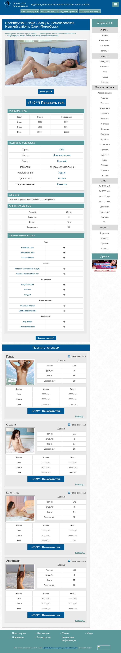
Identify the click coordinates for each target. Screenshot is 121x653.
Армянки (104, 103)
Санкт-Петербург (29, 11)
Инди (90, 633)
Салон (65, 633)
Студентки (104, 233)
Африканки (105, 108)
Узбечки (104, 165)
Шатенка (104, 82)
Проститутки (19, 633)
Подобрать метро (49, 11)
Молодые (104, 238)
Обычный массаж (27, 306)
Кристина (12, 492)
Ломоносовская (62, 155)
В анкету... (80, 416)
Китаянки (105, 129)
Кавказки (62, 184)
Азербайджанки (105, 93)
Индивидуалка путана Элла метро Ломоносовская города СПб (33, 36)
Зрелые (104, 243)
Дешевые (104, 207)
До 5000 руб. (104, 196)
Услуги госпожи (27, 285)
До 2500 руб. (104, 191)
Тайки (104, 160)
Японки (105, 175)
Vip (104, 222)
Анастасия (13, 560)
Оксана (11, 424)
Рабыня (27, 290)
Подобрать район (68, 11)
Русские (104, 150)
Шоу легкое (27, 322)
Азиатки (104, 98)
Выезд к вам (44, 637)
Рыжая (105, 77)
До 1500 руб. (104, 186)
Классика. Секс (27, 248)
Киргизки (105, 124)
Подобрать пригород (90, 11)
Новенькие (18, 637)
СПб (61, 149)
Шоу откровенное (27, 327)
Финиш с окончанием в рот (27, 274)
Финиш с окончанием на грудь (27, 269)
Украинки (105, 170)
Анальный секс (27, 258)
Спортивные (104, 40)
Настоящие (43, 633)
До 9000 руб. (104, 202)
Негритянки (105, 144)
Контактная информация (69, 639)
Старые (104, 248)
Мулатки (104, 139)
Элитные (105, 217)
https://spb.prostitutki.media (105, 271)
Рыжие (62, 178)
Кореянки (104, 134)
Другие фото (45, 92)
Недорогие (104, 212)
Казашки (104, 119)
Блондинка (104, 61)
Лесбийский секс (27, 253)
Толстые (104, 51)
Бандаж (27, 295)
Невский (62, 161)
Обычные (104, 46)
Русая (104, 72)
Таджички (104, 155)
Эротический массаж (27, 311)
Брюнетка (104, 67)
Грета (10, 356)
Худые (62, 172)
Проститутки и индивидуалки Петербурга (60, 648)
